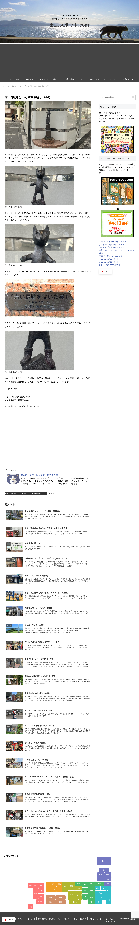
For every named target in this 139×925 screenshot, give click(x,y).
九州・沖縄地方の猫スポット (111, 264)
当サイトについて (80, 919)
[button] (133, 97)
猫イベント (68, 919)
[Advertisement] (69, 59)
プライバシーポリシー (107, 919)
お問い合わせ (93, 919)
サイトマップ (110, 922)
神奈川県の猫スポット (13, 494)
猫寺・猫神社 (42, 919)
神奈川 (53, 494)
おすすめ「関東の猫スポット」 (112, 244)
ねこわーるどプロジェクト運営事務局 (39, 474)
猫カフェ (52, 919)
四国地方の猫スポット (109, 261)
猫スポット (27, 494)
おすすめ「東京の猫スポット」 (112, 247)
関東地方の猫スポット (40, 494)
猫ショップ (31, 919)
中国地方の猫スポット (109, 259)
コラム (59, 919)
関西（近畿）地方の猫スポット (112, 256)
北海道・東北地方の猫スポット (112, 241)
